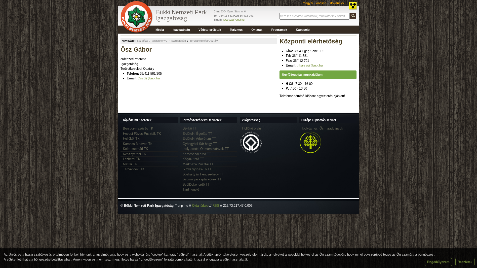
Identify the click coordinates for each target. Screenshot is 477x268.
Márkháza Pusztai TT (198, 164)
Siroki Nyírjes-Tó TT (197, 169)
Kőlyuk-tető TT (193, 159)
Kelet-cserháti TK (135, 149)
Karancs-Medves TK (138, 144)
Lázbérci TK (131, 159)
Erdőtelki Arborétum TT (199, 138)
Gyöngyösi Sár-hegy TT (200, 144)
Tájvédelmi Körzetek (137, 120)
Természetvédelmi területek (202, 120)
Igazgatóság (178, 40)
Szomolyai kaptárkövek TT (202, 179)
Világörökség (251, 120)
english (321, 3)
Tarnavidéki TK (134, 169)
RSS (215, 205)
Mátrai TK (130, 164)
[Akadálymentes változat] (353, 6)
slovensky (336, 3)
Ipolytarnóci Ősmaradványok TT (206, 149)
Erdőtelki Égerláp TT (197, 133)
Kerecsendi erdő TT (197, 154)
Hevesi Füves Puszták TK (142, 133)
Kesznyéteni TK (134, 154)
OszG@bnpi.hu (149, 78)
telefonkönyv (159, 40)
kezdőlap (142, 40)
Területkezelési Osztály (204, 40)
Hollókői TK (131, 138)
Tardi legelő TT (193, 189)
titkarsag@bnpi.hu (233, 19)
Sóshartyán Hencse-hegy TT (203, 174)
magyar (308, 3)
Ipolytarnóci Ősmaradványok (322, 128)
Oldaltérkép (200, 205)
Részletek (465, 262)
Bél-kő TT (190, 128)
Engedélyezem (438, 262)
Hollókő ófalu (251, 128)
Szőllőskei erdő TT (196, 184)
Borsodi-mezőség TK (138, 128)
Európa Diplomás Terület (318, 120)
